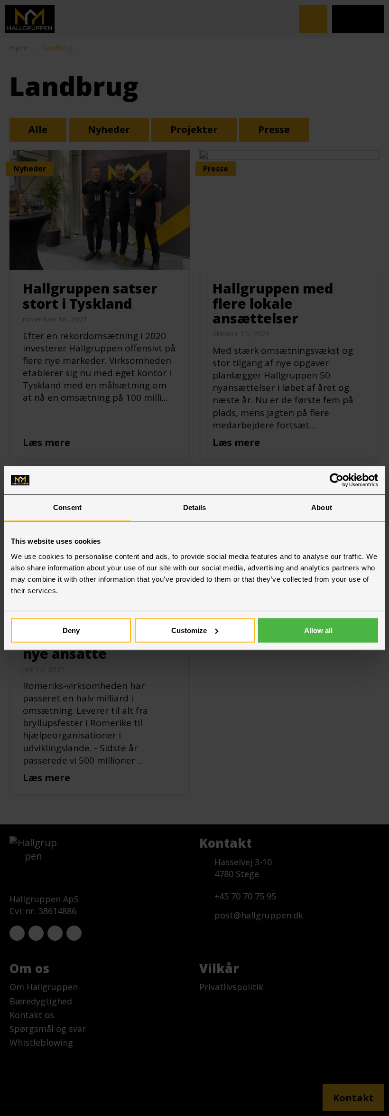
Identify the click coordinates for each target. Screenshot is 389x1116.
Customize (189, 630)
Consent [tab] (67, 507)
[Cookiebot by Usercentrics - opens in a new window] (336, 480)
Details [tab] (194, 507)
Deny (71, 630)
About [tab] (321, 507)
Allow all (318, 630)
